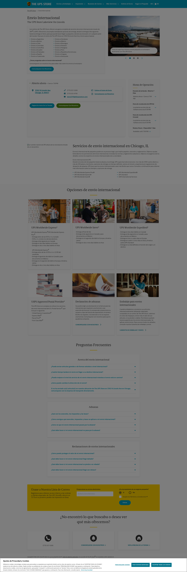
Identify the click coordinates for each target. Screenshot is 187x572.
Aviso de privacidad (86, 570)
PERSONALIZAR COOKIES (122, 564)
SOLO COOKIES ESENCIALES (140, 564)
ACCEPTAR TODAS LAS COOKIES (161, 564)
